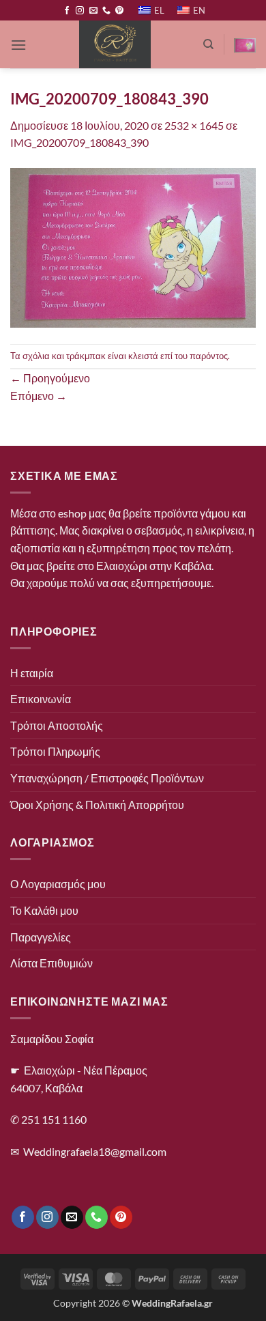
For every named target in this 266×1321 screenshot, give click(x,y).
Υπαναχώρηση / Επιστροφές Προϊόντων (107, 777)
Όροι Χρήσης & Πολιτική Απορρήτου (97, 804)
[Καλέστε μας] (106, 11)
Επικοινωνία (40, 698)
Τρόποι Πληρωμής (55, 751)
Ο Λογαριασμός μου (58, 883)
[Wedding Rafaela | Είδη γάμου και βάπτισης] (114, 44)
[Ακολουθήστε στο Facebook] (67, 11)
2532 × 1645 (194, 125)
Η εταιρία (31, 672)
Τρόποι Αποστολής (56, 725)
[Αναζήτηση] (208, 44)
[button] (18, 44)
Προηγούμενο (50, 377)
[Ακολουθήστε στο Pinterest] (119, 11)
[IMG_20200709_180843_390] (133, 246)
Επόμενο (38, 395)
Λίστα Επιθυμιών (51, 962)
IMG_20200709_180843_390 (79, 142)
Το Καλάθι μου (44, 910)
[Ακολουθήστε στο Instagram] (80, 11)
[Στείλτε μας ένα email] (93, 11)
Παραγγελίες (40, 937)
